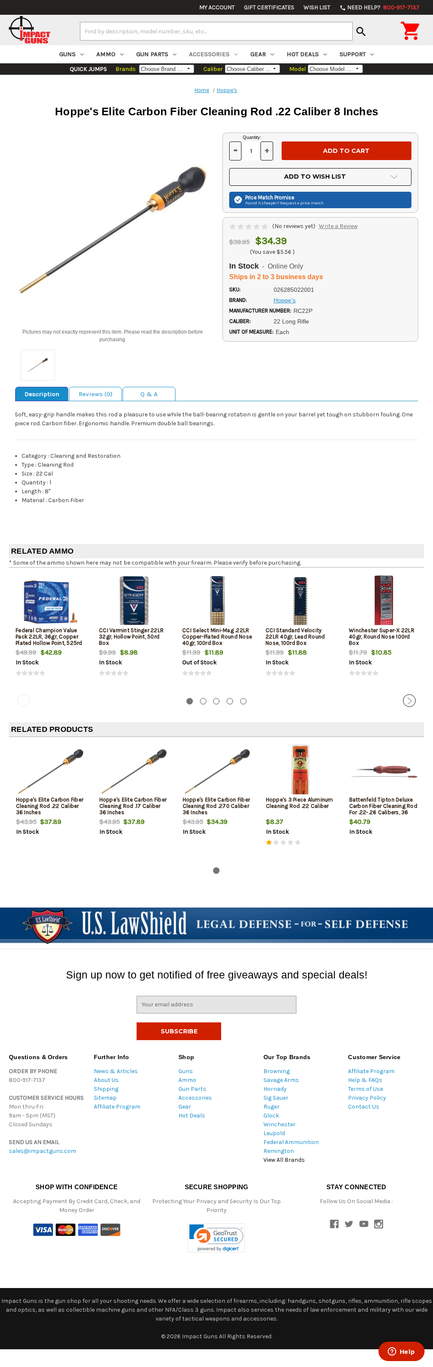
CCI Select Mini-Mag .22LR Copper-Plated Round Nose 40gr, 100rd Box (217, 636)
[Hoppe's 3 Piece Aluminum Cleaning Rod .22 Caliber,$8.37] (300, 771)
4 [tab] (230, 701)
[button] (216, 1238)
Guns (67, 54)
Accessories (209, 54)
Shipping (106, 1089)
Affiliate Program (117, 1106)
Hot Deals (303, 54)
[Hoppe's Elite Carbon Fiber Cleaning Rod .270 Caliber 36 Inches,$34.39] (217, 771)
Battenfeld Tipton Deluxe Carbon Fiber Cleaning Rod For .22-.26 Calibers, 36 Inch (383, 809)
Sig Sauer (275, 1097)
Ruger (271, 1106)
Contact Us (363, 1106)
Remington (278, 1151)
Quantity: (252, 137)
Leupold (274, 1133)
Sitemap (105, 1097)
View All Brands (284, 1159)
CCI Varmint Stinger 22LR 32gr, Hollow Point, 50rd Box (131, 636)
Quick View (51, 601)
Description (42, 394)
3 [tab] (216, 701)
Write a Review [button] (338, 226)
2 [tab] (203, 701)
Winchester (279, 1124)
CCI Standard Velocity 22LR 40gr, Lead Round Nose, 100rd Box (295, 636)
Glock (271, 1115)
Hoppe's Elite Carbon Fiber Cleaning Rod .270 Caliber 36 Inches (216, 805)
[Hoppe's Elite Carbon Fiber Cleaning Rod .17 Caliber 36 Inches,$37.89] (134, 771)
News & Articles (116, 1071)
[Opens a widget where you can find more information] (401, 1352)
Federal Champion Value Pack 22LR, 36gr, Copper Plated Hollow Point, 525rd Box (49, 639)
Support (353, 54)
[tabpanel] (50, 632)
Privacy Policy (367, 1097)
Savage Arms (281, 1080)
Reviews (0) (95, 394)
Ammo (105, 54)
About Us (106, 1080)
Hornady (275, 1089)
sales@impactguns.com (42, 1151)
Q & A (149, 394)
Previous (23, 700)
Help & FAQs (365, 1080)
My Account (217, 7)
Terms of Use (365, 1089)
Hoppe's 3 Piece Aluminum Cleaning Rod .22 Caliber (299, 802)
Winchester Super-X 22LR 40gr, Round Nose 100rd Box (381, 636)
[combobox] (216, 31)
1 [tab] (189, 701)
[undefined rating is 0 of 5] (249, 226)
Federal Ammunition (291, 1142)
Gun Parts (152, 54)
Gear (258, 54)
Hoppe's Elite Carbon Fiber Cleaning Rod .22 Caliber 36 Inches (50, 805)
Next (409, 700)
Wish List (317, 7)
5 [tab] (243, 701)
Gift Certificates (269, 7)
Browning (276, 1071)
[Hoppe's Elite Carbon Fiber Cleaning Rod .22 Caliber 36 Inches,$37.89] (50, 771)
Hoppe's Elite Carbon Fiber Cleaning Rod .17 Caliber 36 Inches (133, 805)
